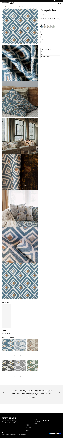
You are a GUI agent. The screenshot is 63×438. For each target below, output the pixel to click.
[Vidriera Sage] (32, 365)
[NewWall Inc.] (8, 3)
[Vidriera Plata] (20, 365)
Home (3, 6)
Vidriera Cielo (17, 351)
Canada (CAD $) (58, 0)
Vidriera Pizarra (5, 372)
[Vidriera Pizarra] (8, 365)
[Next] (59, 393)
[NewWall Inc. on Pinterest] (48, 420)
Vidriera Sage (29, 372)
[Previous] (3, 393)
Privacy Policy (28, 422)
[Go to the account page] (58, 3)
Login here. (49, 56)
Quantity (42, 39)
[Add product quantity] (44, 42)
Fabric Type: (43, 34)
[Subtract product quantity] (41, 42)
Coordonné (7, 6)
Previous (57, 6)
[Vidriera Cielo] (20, 345)
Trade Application (37, 421)
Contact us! (50, 54)
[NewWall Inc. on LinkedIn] (47, 420)
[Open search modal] (57, 3)
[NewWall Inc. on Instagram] (45, 420)
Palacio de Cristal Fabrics (14, 6)
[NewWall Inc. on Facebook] (43, 420)
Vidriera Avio (4, 351)
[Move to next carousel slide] (60, 409)
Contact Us (36, 426)
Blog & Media (36, 423)
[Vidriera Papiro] (32, 345)
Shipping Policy (28, 427)
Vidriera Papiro (30, 351)
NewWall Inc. (9, 434)
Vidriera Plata (17, 372)
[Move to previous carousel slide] (58, 409)
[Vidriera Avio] (8, 345)
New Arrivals (36, 419)
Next (60, 6)
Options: (42, 29)
